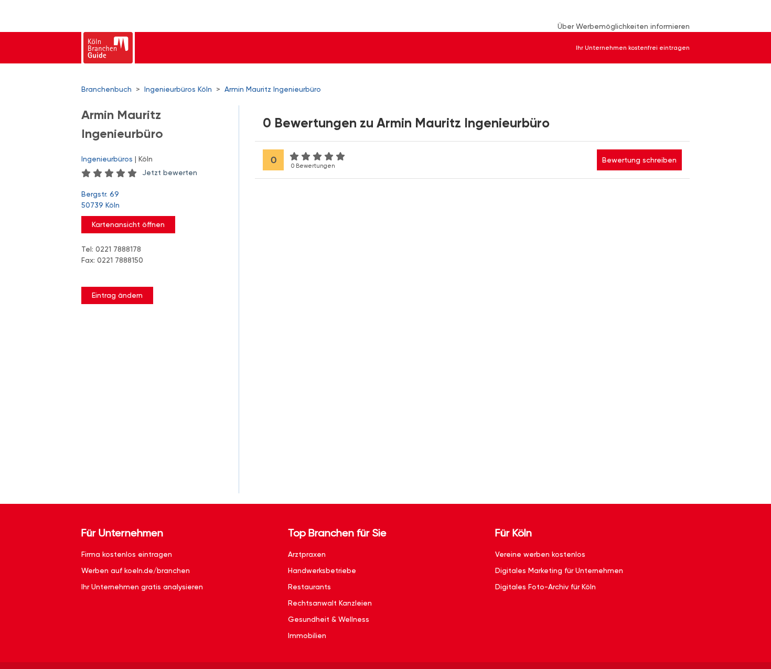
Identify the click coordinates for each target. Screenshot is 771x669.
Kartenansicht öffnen (128, 224)
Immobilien (307, 635)
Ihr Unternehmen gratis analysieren (142, 586)
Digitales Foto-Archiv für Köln (545, 586)
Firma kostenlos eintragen (126, 554)
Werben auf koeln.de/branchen (135, 570)
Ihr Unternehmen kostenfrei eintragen (633, 47)
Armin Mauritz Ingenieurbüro (272, 89)
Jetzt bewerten (169, 172)
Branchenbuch (106, 89)
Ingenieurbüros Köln (178, 89)
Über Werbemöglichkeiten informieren (624, 26)
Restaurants (309, 586)
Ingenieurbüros (107, 159)
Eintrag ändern (117, 295)
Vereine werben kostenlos (540, 554)
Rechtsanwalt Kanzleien (330, 603)
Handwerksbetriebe (322, 570)
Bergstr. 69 (100, 199)
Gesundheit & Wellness (328, 619)
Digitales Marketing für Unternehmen (559, 570)
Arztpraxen (307, 554)
